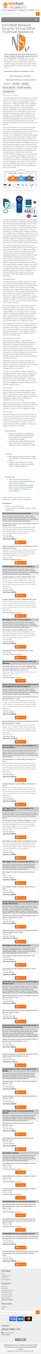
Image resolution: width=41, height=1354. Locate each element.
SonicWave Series (6, 1292)
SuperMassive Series (7, 1290)
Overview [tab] (6, 84)
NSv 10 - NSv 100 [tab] (8, 88)
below (12, 62)
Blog (2, 1308)
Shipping (4, 1307)
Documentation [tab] (8, 91)
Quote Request (6, 1279)
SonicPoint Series (6, 1294)
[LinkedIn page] (24, 1340)
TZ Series (4, 1286)
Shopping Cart (5, 1276)
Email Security (5, 1298)
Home (3, 1274)
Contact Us (4, 1278)
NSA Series (4, 1288)
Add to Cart (21, 542)
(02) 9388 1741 (32, 10)
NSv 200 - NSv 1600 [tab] (24, 88)
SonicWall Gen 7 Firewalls (15, 58)
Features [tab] (16, 84)
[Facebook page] (16, 1340)
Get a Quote (21, 563)
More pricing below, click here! (20, 76)
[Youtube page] (22, 1340)
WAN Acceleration (7, 1296)
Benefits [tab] (25, 84)
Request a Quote (16, 559)
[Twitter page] (19, 1340)
